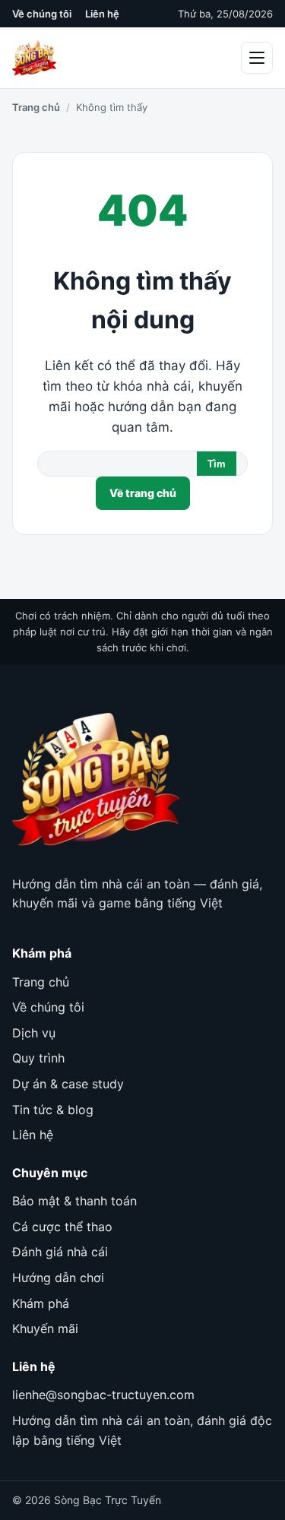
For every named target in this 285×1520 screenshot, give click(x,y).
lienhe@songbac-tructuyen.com (103, 1394)
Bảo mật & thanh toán (74, 1200)
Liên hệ (102, 14)
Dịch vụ (33, 1032)
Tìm (216, 464)
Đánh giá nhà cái (60, 1251)
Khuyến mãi (45, 1328)
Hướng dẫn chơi (58, 1277)
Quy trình (38, 1058)
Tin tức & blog (52, 1109)
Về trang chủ (142, 492)
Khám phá (40, 1303)
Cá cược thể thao (62, 1226)
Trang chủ (36, 107)
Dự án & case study (68, 1083)
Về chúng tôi (41, 14)
